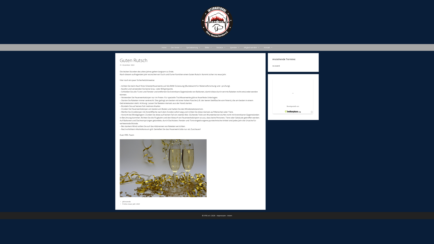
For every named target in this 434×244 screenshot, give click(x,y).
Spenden (233, 47)
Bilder (207, 47)
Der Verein (175, 47)
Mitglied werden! (250, 47)
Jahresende (126, 202)
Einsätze (219, 47)
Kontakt (267, 47)
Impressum (221, 215)
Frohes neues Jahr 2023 (131, 204)
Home (164, 47)
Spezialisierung (192, 47)
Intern (229, 215)
